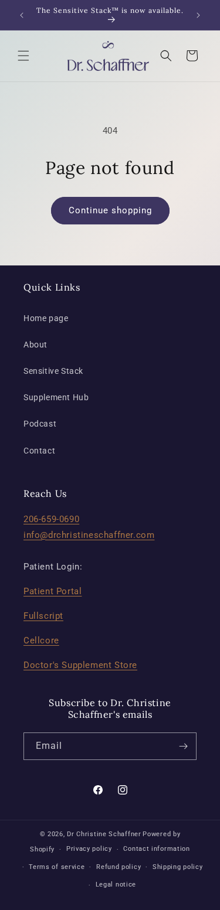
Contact (39, 450)
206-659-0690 (51, 519)
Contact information (156, 849)
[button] (23, 56)
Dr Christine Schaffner (104, 834)
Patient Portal (52, 591)
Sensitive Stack (53, 371)
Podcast (39, 423)
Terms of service (56, 867)
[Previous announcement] (22, 15)
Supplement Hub (56, 397)
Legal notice (116, 884)
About (35, 344)
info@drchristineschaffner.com (88, 535)
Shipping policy (178, 867)
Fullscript (43, 616)
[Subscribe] (183, 746)
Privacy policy (89, 849)
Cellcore (41, 640)
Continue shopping (110, 210)
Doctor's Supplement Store (80, 665)
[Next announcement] (198, 15)
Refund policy (118, 867)
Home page (45, 318)
